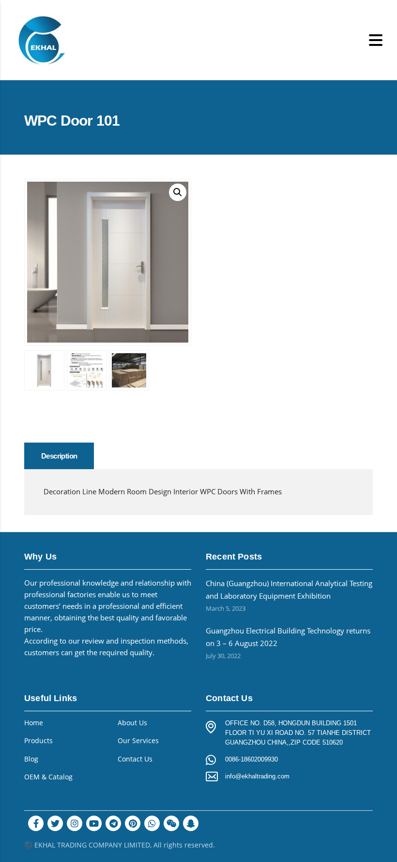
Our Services (138, 740)
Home (33, 722)
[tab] (59, 456)
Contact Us (135, 759)
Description (59, 456)
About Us (132, 722)
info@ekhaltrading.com (257, 776)
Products (38, 740)
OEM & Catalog (48, 777)
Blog (31, 759)
